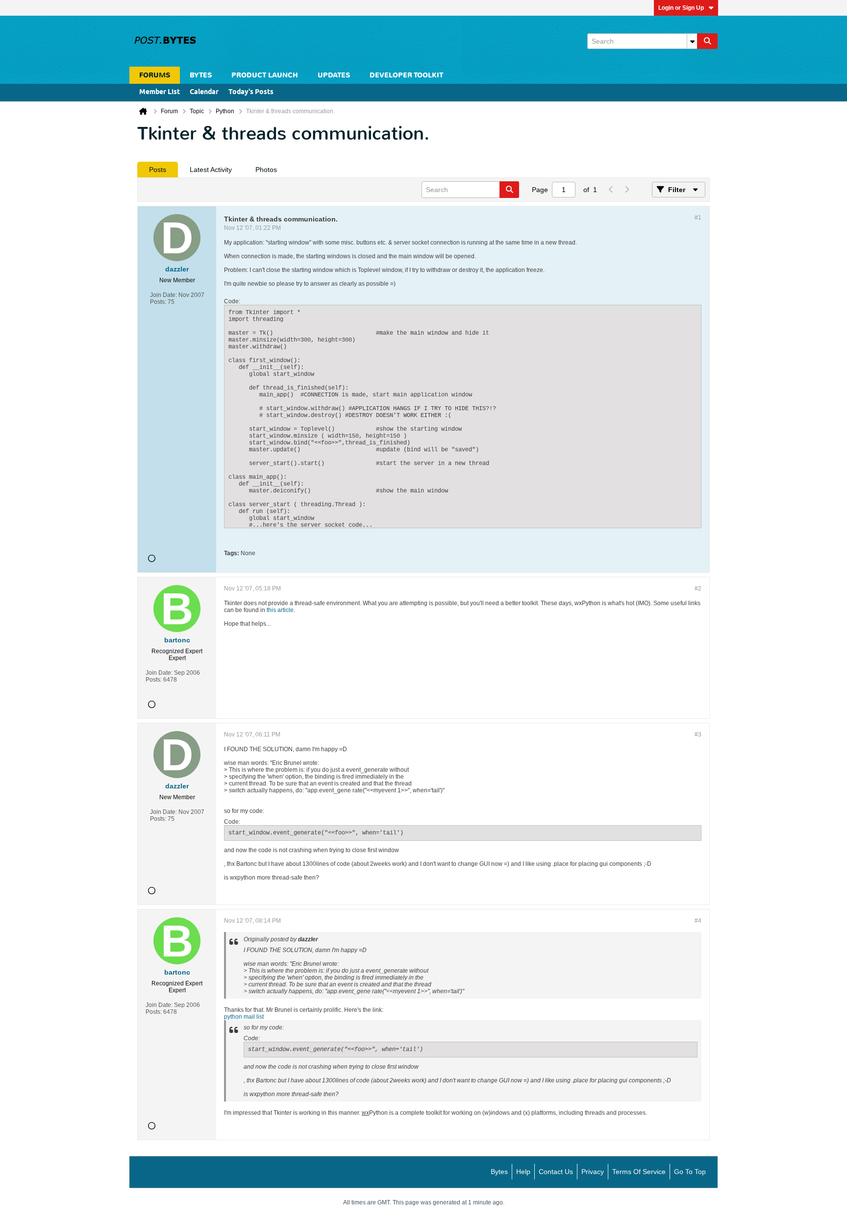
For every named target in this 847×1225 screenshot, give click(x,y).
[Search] (707, 41)
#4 (698, 920)
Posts (157, 169)
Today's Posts (251, 92)
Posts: (158, 301)
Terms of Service (639, 1172)
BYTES (201, 75)
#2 (698, 588)
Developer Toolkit (406, 75)
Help (523, 1172)
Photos (266, 169)
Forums (154, 75)
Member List (159, 92)
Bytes (499, 1172)
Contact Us (556, 1172)
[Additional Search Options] (692, 41)
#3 (698, 734)
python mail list (244, 1016)
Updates (334, 75)
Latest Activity (211, 169)
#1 (698, 217)
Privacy (592, 1172)
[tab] (157, 169)
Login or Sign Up (681, 7)
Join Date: (163, 295)
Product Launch (264, 75)
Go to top (690, 1172)
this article (280, 610)
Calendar (204, 92)
